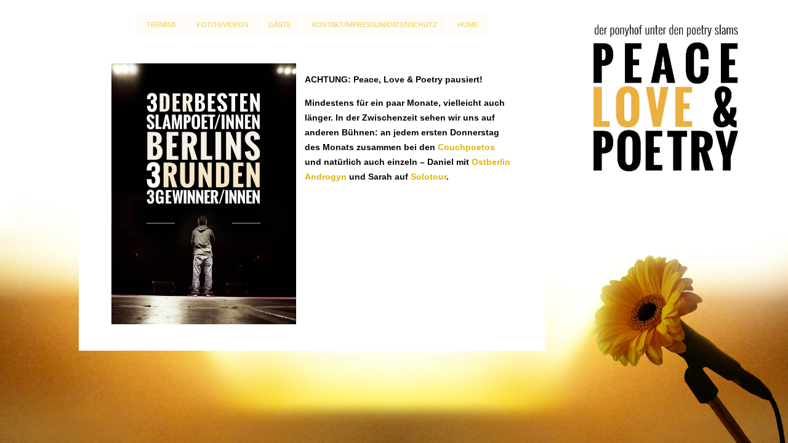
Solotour (428, 177)
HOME (467, 24)
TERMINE (162, 24)
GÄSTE (279, 24)
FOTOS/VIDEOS (222, 24)
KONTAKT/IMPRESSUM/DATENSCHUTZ (374, 24)
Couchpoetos (466, 147)
